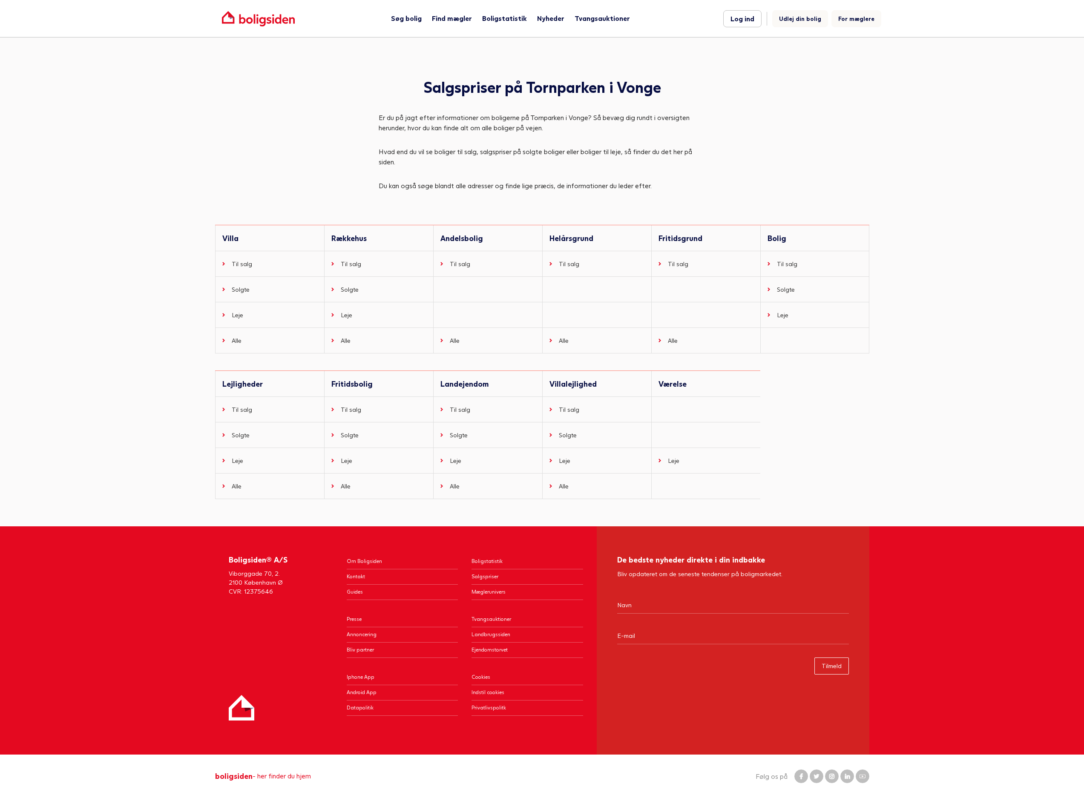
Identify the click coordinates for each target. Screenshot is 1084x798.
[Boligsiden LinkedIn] (847, 776)
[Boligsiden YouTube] (862, 776)
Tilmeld (832, 665)
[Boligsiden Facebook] (801, 776)
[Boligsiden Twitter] (816, 776)
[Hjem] (241, 707)
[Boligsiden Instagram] (832, 776)
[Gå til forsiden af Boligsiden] (258, 18)
